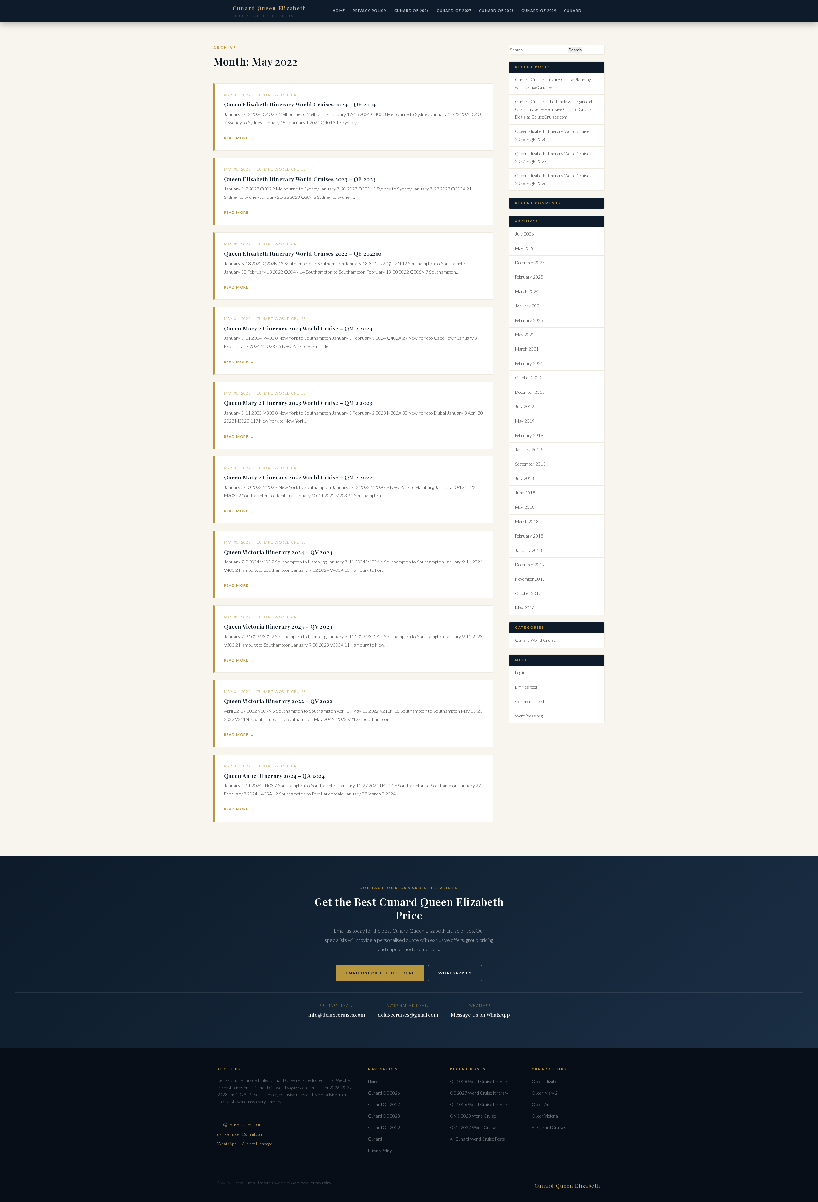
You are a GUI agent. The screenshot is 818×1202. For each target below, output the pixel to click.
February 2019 (529, 435)
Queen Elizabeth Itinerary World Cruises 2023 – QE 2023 (300, 178)
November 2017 (530, 579)
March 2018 (527, 521)
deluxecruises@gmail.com (408, 1014)
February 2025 (529, 277)
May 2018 (525, 507)
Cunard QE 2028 (496, 10)
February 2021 (529, 363)
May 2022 (525, 334)
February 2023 (529, 320)
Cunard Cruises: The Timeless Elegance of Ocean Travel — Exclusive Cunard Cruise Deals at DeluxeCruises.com (553, 109)
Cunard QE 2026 (411, 10)
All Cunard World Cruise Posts (477, 1139)
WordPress (299, 1183)
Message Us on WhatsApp (480, 1014)
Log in (520, 672)
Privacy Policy (370, 10)
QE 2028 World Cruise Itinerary (479, 1081)
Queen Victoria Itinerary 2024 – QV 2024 (278, 551)
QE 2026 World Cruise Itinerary (479, 1104)
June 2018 (525, 492)
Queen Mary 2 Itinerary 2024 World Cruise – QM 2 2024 (298, 328)
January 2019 (528, 449)
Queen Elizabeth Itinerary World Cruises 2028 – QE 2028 (553, 135)
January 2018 (528, 550)
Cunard (375, 1139)
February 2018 (529, 536)
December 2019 (530, 392)
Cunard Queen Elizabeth (250, 1183)
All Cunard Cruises (549, 1127)
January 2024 (528, 305)
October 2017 (528, 593)
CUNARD (573, 10)
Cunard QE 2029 (538, 10)
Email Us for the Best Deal (380, 973)
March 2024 (527, 291)
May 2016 (525, 607)
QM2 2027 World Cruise (473, 1127)
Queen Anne (542, 1104)
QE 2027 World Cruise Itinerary (479, 1093)
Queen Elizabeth (546, 1081)
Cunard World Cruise (281, 95)
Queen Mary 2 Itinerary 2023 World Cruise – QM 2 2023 (298, 402)
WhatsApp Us (455, 973)
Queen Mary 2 (545, 1093)
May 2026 (525, 248)
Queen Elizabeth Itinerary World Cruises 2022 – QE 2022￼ (303, 253)
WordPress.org (529, 715)
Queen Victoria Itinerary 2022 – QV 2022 (278, 700)
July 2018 (524, 478)
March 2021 (527, 349)
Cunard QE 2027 (454, 10)
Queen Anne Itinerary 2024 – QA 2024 (274, 775)
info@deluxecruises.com (336, 1014)
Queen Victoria (545, 1116)
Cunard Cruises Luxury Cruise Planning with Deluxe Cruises (553, 83)
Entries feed (526, 687)
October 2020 (528, 377)
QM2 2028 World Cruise (473, 1116)
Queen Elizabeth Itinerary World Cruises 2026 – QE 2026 (553, 179)
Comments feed (529, 701)
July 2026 (524, 234)
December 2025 (530, 262)
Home (339, 10)
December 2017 (530, 564)
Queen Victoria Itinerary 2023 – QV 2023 (278, 626)
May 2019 (525, 420)
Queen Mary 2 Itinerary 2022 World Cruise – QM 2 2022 (298, 477)
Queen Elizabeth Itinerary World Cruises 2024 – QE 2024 (300, 104)
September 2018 (530, 464)
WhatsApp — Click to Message (244, 1143)
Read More (236, 138)
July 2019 (524, 406)
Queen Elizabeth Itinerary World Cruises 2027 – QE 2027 (553, 157)
